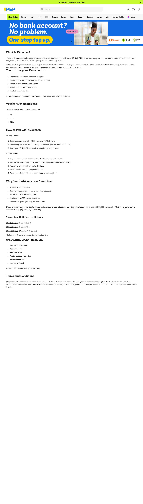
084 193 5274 (12, 223)
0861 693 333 (12, 231)
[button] (133, 9)
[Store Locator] (138, 9)
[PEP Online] (9, 9)
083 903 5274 (12, 227)
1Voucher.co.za (34, 268)
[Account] (128, 9)
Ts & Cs (9, 287)
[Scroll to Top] (138, 491)
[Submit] (42, 9)
